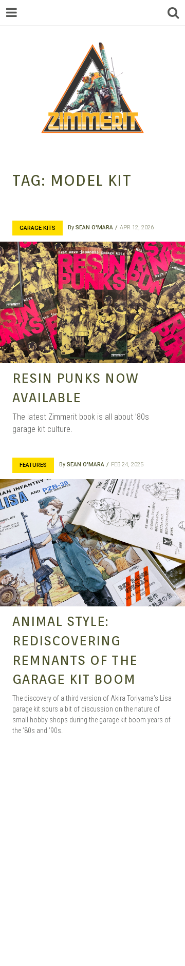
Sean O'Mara (94, 227)
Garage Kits (37, 228)
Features (33, 465)
